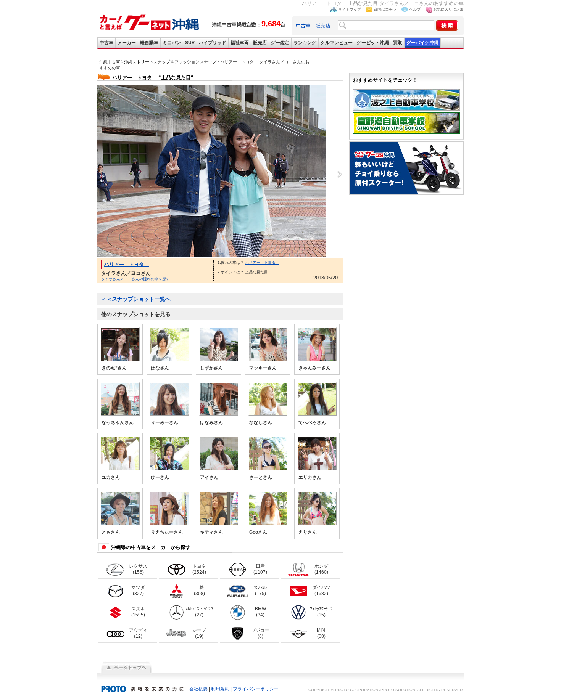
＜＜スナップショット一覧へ (136, 299)
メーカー (127, 42)
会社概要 (198, 689)
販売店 (323, 26)
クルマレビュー (337, 42)
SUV (190, 42)
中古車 (106, 42)
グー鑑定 (280, 42)
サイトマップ (349, 9)
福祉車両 (240, 42)
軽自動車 (149, 42)
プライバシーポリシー (256, 689)
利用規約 (220, 689)
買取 (397, 42)
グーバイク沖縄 (422, 42)
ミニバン (172, 42)
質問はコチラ (385, 9)
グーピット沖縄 (373, 42)
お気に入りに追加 (448, 9)
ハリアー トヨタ (126, 264)
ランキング (304, 42)
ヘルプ (415, 9)
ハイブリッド (212, 42)
